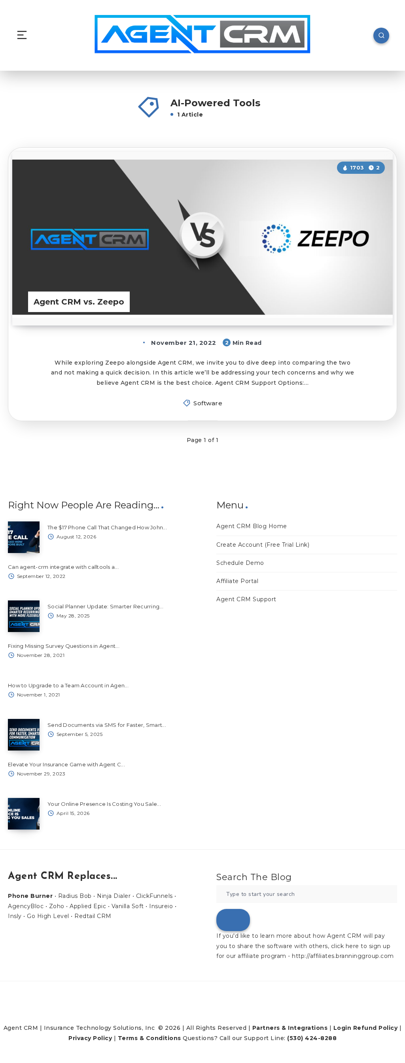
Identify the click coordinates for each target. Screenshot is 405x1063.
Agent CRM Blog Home (251, 526)
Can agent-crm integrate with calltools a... (63, 567)
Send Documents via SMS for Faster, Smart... (106, 725)
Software (207, 403)
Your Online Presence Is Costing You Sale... (104, 804)
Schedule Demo (240, 562)
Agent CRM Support (246, 599)
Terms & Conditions (149, 1038)
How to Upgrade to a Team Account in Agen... (68, 685)
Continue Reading (363, 303)
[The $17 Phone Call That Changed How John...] (24, 537)
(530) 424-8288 (312, 1038)
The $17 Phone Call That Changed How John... (107, 527)
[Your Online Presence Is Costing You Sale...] (24, 814)
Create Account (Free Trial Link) (262, 544)
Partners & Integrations (290, 1027)
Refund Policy (375, 1027)
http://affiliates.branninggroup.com (343, 956)
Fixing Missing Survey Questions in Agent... (63, 646)
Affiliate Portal (237, 581)
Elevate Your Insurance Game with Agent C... (66, 764)
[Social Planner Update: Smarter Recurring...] (24, 616)
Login (342, 1027)
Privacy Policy (90, 1038)
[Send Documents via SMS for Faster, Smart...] (24, 735)
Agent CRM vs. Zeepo (79, 302)
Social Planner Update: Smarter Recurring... (105, 606)
